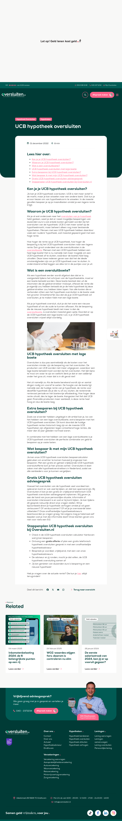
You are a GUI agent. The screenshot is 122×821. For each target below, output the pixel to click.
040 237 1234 (96, 85)
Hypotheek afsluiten (78, 742)
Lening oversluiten (103, 745)
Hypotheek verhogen (78, 745)
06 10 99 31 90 (82, 85)
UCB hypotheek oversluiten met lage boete (54, 169)
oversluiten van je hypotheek (76, 216)
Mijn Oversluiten (110, 85)
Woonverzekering (52, 768)
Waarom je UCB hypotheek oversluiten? (53, 162)
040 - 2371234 (24, 711)
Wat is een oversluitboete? (46, 165)
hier (79, 573)
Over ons (48, 739)
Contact (47, 736)
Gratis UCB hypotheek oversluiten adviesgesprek (57, 178)
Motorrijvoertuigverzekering (57, 774)
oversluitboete (34, 250)
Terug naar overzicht (84, 590)
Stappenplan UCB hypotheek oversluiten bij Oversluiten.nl (62, 181)
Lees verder (15, 669)
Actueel (47, 742)
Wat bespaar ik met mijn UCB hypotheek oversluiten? (59, 175)
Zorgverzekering (51, 777)
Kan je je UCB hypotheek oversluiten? (51, 159)
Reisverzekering (51, 771)
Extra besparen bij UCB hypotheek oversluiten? (56, 172)
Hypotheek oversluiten (79, 739)
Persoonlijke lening (103, 748)
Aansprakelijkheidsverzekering (58, 762)
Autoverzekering (51, 765)
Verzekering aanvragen (54, 759)
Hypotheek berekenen (79, 736)
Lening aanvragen (103, 736)
